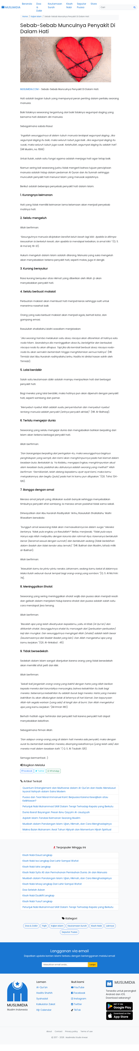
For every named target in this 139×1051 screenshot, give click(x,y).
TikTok (77, 1010)
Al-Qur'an (42, 987)
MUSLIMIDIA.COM (29, 89)
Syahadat (42, 998)
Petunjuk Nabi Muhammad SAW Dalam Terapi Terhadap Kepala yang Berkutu (68, 806)
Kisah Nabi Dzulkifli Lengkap (38, 895)
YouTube (78, 987)
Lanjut (92, 964)
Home (25, 16)
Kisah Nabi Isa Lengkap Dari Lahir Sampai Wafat (51, 860)
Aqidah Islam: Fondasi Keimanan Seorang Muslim (51, 818)
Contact (58, 1031)
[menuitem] (27, 7)
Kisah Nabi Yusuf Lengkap (37, 901)
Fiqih (44, 925)
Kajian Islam (57, 925)
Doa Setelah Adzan (34, 889)
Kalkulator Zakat (45, 1004)
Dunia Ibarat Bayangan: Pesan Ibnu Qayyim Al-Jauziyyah (56, 812)
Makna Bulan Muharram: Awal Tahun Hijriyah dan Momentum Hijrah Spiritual (67, 829)
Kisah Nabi (69, 5)
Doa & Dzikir (39, 7)
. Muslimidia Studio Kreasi (76, 1037)
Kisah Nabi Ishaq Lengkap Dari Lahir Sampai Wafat (52, 884)
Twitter (40, 771)
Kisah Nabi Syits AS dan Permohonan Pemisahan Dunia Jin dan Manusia (65, 872)
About (49, 1031)
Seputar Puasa (81, 5)
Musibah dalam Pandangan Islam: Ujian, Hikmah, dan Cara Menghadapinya (67, 823)
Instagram (79, 998)
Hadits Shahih (44, 993)
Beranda (27, 3)
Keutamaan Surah (55, 5)
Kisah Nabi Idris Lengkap (37, 866)
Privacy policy (71, 1031)
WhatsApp (54, 771)
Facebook (27, 771)
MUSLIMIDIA (11, 7)
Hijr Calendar (43, 1010)
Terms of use (86, 1031)
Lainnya (110, 925)
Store (94, 3)
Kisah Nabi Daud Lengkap (37, 855)
